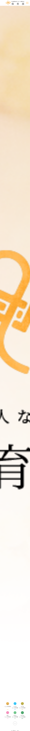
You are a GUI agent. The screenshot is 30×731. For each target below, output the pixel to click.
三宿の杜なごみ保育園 (22, 716)
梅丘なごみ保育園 (8, 716)
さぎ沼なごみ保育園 (15, 707)
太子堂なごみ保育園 (22, 707)
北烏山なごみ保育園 (15, 716)
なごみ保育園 (8, 706)
